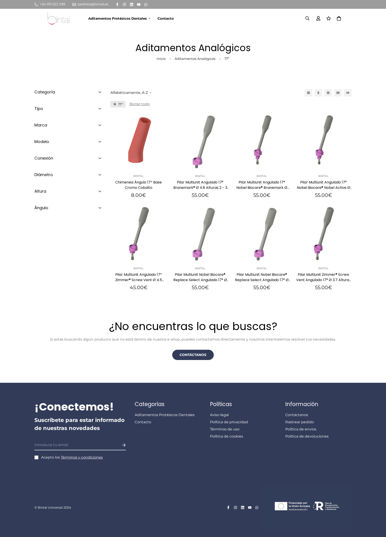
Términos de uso (224, 429)
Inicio (161, 59)
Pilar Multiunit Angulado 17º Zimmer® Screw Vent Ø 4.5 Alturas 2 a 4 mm (138, 277)
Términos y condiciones (82, 457)
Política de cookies (226, 436)
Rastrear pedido (299, 422)
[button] (338, 18)
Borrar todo (140, 104)
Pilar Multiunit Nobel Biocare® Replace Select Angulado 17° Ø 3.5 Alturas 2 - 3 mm (200, 277)
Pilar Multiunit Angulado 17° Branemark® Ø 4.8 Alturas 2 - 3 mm (200, 185)
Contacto (165, 18)
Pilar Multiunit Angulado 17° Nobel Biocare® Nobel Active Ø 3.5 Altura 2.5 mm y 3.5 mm (323, 185)
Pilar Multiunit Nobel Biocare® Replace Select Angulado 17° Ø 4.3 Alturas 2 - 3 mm (262, 277)
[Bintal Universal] (60, 18)
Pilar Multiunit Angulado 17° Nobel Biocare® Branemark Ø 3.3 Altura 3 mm (261, 185)
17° (120, 104)
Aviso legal (219, 415)
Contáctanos (193, 355)
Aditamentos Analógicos (195, 59)
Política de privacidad (229, 422)
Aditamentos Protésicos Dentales (117, 18)
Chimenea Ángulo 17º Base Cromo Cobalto (138, 185)
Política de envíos (300, 429)
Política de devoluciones (307, 436)
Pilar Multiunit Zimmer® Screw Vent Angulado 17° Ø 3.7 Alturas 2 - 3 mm (323, 277)
